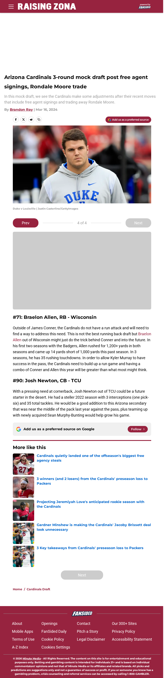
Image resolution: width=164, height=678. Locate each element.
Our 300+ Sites (124, 623)
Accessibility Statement (132, 639)
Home (17, 589)
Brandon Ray (21, 110)
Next (138, 223)
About (17, 623)
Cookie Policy (52, 639)
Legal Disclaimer (91, 639)
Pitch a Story (87, 631)
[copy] (39, 119)
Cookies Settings (55, 647)
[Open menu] (11, 6)
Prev (25, 223)
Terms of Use (23, 639)
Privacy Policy (123, 631)
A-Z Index (20, 647)
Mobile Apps (22, 631)
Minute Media (32, 658)
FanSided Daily (54, 631)
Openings (49, 623)
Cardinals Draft (38, 589)
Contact (83, 623)
